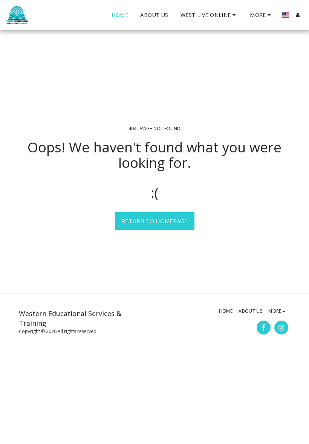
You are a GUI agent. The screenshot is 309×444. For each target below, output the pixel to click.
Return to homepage (154, 221)
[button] (209, 15)
